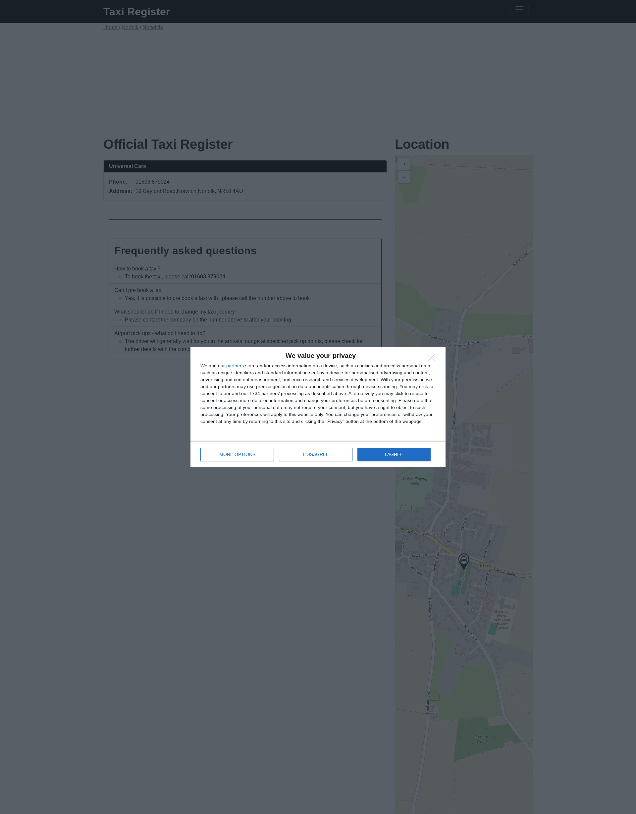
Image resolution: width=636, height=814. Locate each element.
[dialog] (318, 407)
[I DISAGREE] (433, 359)
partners (235, 365)
